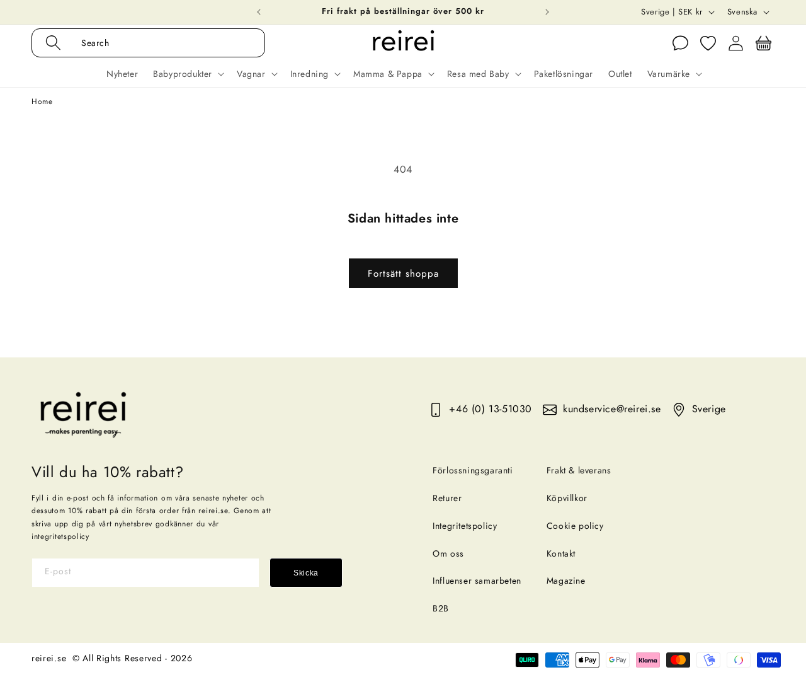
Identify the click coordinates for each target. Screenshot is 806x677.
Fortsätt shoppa (403, 274)
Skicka (306, 573)
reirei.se (48, 658)
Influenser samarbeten (477, 580)
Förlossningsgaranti (473, 470)
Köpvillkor (567, 498)
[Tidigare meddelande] (259, 12)
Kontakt (561, 553)
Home (41, 101)
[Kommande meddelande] (547, 12)
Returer (447, 498)
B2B (441, 608)
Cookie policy (575, 525)
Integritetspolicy (465, 525)
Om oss (448, 553)
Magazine (566, 580)
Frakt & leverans (579, 470)
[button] (161, 43)
